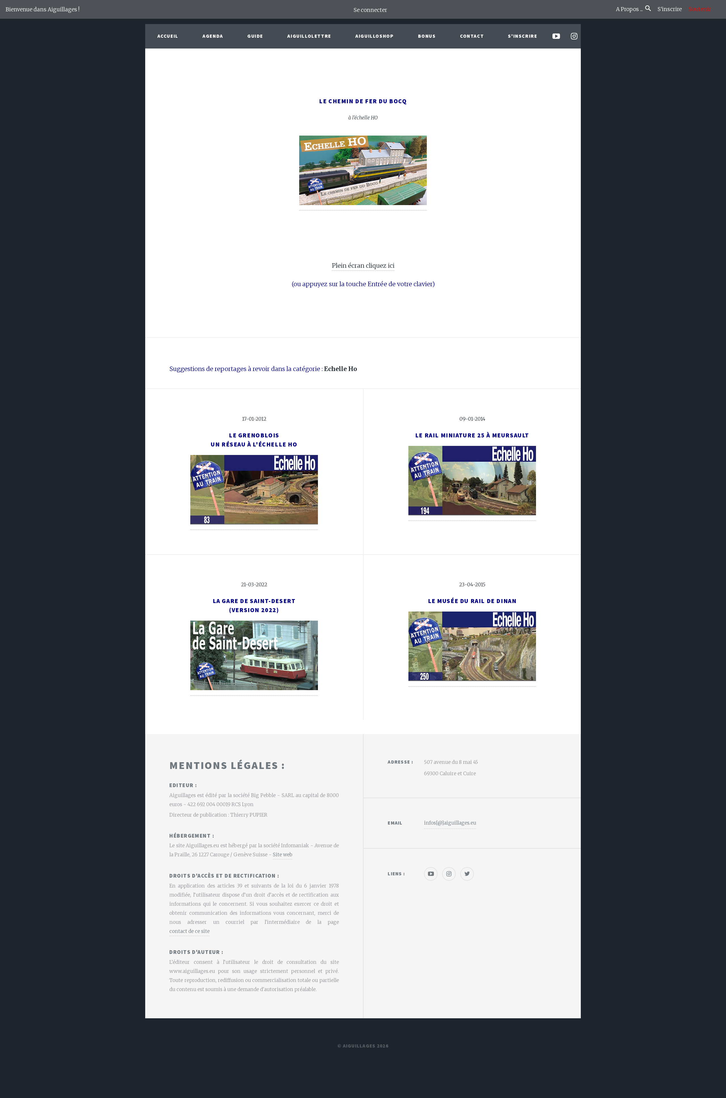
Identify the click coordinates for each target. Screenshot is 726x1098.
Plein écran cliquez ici (363, 265)
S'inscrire (672, 9)
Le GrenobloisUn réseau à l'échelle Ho (254, 439)
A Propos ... (630, 9)
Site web (282, 855)
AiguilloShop (374, 36)
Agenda (212, 36)
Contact (472, 36)
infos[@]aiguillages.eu (450, 823)
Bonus (427, 36)
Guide (255, 36)
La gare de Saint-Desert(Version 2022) (254, 605)
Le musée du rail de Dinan (472, 601)
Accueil (167, 36)
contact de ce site (189, 931)
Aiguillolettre (309, 36)
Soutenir (699, 9)
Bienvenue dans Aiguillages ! (43, 9)
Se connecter (370, 10)
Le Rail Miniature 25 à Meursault (472, 435)
